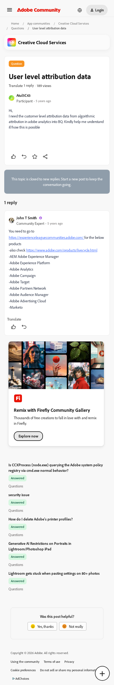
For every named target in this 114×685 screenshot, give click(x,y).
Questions (17, 28)
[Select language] (80, 10)
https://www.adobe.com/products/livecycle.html (61, 250)
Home (15, 23)
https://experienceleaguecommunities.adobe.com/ (46, 237)
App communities (38, 23)
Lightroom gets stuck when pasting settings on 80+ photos (54, 573)
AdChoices (22, 679)
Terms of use (52, 662)
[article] (57, 273)
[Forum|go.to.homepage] (39, 10)
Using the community (25, 662)
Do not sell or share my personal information (70, 670)
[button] (9, 11)
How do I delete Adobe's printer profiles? (40, 519)
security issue (18, 494)
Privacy (69, 662)
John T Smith (26, 218)
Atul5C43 (23, 95)
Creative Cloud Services (73, 23)
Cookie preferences (23, 670)
